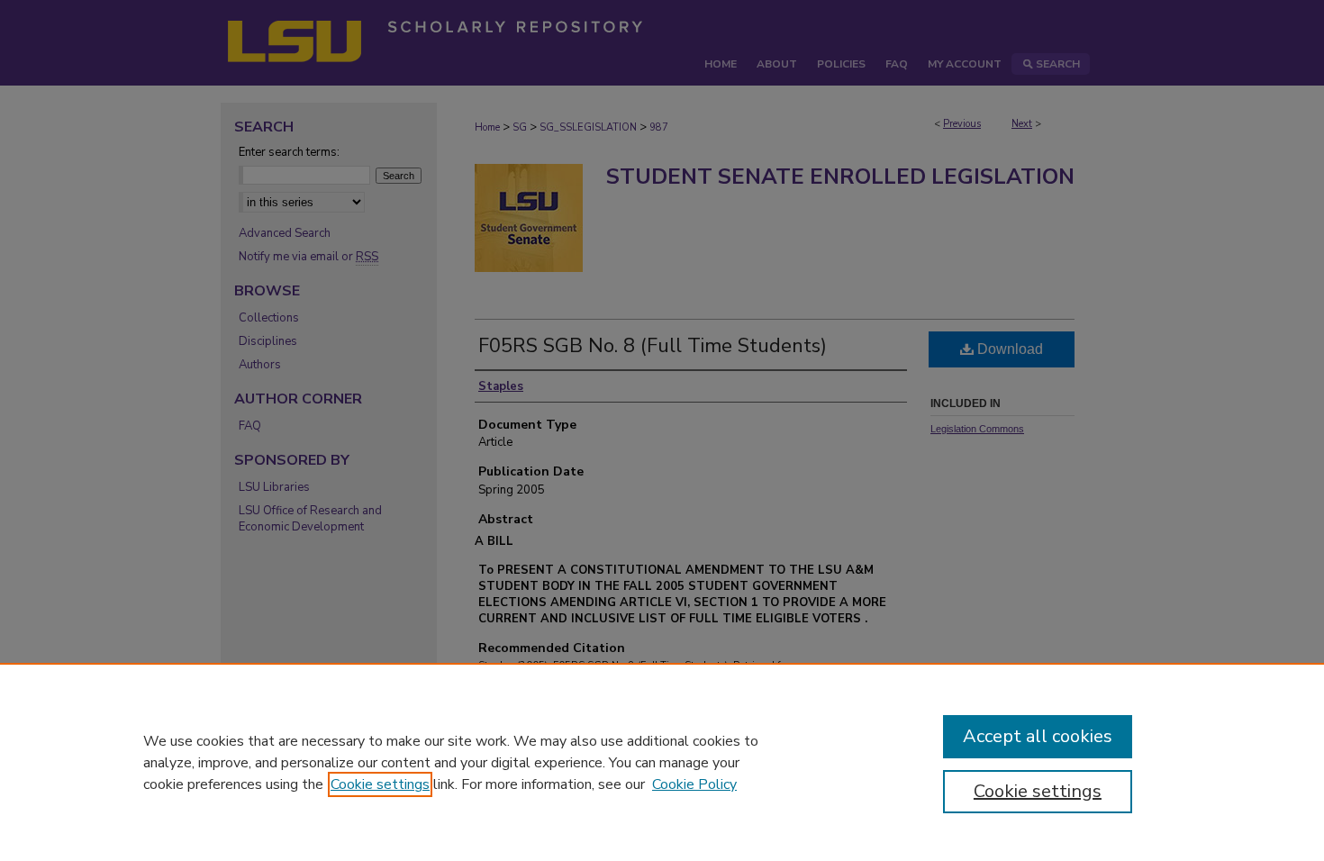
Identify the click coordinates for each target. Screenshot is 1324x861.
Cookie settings (380, 784)
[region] (662, 762)
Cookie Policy (694, 784)
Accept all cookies (1037, 736)
